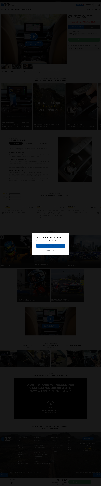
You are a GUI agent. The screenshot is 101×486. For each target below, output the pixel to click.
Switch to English (50, 245)
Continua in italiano (51, 250)
